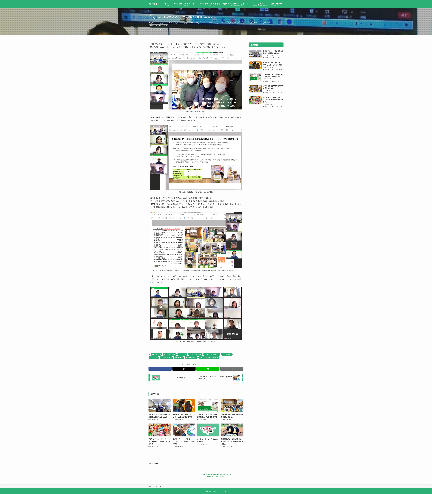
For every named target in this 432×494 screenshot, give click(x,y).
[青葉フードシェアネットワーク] (153, 4)
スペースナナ (180, 22)
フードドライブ (222, 22)
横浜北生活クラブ (269, 22)
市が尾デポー (257, 22)
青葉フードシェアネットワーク (158, 26)
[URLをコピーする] (231, 369)
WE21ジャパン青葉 (168, 22)
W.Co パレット (156, 22)
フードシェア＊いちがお (208, 22)
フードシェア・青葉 (192, 22)
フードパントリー (245, 22)
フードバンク (233, 22)
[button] (160, 369)
